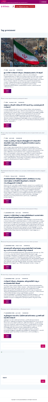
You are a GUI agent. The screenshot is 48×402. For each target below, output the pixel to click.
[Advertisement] (24, 18)
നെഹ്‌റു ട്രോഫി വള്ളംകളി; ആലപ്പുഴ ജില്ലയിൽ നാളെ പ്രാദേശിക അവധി (14, 2)
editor (7, 70)
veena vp (7, 176)
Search (43, 346)
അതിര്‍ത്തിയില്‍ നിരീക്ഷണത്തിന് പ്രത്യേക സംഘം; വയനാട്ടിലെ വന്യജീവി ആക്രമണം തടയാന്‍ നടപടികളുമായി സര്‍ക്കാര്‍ (22, 181)
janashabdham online (10, 212)
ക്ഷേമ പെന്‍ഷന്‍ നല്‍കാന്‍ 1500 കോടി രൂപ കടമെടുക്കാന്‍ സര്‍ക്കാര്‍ (24, 106)
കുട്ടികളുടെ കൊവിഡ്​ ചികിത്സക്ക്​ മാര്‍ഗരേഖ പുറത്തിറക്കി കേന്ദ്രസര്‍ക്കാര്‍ (24, 316)
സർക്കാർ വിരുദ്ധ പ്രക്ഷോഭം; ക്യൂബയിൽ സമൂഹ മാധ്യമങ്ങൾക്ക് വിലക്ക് (21, 282)
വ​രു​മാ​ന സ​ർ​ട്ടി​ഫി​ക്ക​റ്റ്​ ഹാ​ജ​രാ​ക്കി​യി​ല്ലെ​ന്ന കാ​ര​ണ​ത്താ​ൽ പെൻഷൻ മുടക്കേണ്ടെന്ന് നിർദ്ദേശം (23, 216)
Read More (7, 91)
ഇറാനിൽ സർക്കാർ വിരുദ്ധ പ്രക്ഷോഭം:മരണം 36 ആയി (23, 73)
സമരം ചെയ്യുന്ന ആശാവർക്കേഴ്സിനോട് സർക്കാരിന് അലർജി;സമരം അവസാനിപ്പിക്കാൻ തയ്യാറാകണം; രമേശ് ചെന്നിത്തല (22, 143)
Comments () (19, 70)
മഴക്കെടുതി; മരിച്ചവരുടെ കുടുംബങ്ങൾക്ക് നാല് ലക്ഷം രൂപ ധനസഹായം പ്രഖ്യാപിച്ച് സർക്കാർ (22, 249)
